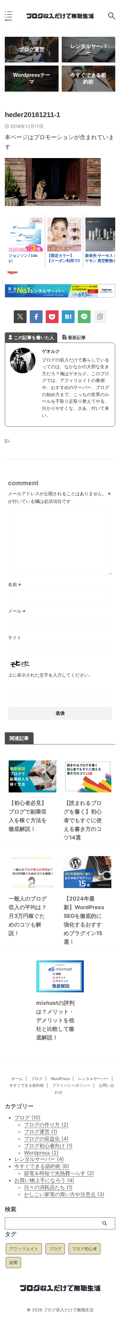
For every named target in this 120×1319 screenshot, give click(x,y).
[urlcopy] (100, 316)
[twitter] (20, 316)
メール (17, 611)
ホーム (17, 1078)
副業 (13, 1262)
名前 (14, 584)
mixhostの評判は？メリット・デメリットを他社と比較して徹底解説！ (55, 1020)
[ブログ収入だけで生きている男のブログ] (60, 16)
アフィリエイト (23, 1248)
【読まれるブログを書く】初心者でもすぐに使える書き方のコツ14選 (83, 820)
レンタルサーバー (93, 1078)
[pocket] (52, 316)
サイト (14, 637)
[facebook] (36, 316)
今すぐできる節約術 (26, 1085)
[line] (84, 316)
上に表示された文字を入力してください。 (50, 675)
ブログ (37, 1078)
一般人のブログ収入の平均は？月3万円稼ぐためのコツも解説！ (28, 915)
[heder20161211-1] (68, 316)
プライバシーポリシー (71, 1085)
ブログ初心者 (84, 1248)
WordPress (60, 1078)
